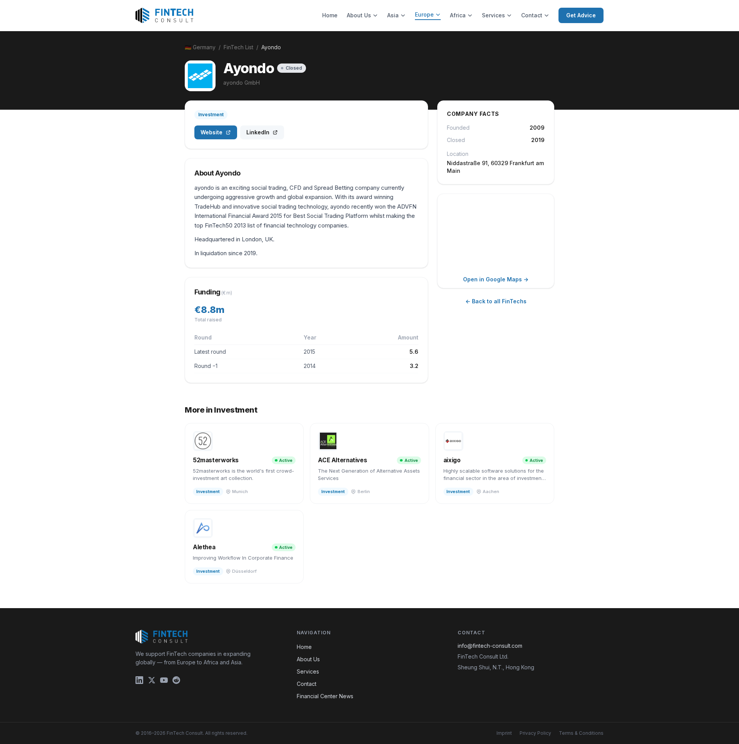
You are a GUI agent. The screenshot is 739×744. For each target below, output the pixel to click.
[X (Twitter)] (151, 680)
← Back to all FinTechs (496, 301)
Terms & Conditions (581, 733)
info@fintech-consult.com (490, 645)
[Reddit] (176, 680)
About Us (359, 15)
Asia (393, 15)
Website (211, 132)
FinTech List (238, 47)
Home (330, 15)
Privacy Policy (535, 733)
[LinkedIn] (139, 680)
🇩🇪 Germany (200, 47)
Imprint (504, 733)
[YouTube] (164, 680)
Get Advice (581, 15)
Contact (531, 15)
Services (493, 15)
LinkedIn (257, 132)
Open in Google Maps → (495, 279)
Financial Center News (325, 696)
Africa (458, 15)
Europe (424, 14)
